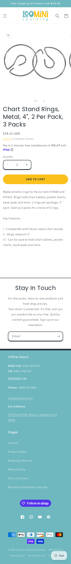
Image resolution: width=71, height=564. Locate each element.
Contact (13, 443)
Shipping (7, 139)
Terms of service (36, 555)
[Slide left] (26, 101)
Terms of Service (18, 478)
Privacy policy (17, 555)
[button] (5, 16)
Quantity (8, 156)
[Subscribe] (58, 336)
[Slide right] (44, 101)
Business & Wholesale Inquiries (28, 487)
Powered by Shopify (35, 549)
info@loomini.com (20, 398)
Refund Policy (16, 469)
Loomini (20, 549)
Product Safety (17, 451)
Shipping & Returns (20, 460)
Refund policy (56, 549)
